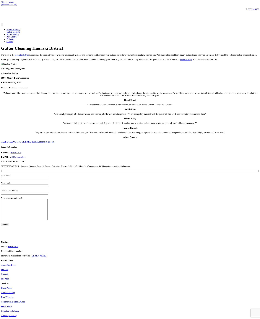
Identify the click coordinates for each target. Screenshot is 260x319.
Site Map (5, 279)
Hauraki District (22, 55)
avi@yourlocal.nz (17, 157)
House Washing (13, 29)
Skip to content (7, 2)
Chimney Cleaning (9, 315)
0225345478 (253, 9)
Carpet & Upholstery (10, 311)
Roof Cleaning (12, 34)
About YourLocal (8, 265)
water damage (186, 59)
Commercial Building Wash (13, 302)
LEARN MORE (39, 256)
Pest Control (11, 37)
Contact (9, 41)
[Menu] (2, 24)
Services (4, 269)
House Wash (6, 288)
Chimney (10, 39)
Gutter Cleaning (13, 32)
